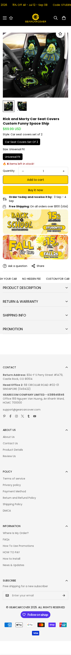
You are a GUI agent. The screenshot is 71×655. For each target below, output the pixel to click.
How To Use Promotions (18, 546)
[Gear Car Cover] (35, 18)
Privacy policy (12, 485)
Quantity (9, 171)
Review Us (9, 456)
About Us (9, 437)
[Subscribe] (64, 595)
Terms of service (14, 478)
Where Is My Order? (16, 533)
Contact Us (10, 443)
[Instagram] (16, 416)
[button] (63, 18)
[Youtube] (35, 416)
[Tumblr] (29, 416)
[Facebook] (10, 416)
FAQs (6, 539)
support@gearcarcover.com (22, 409)
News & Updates (13, 565)
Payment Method (14, 491)
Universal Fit (12, 157)
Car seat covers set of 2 (21, 142)
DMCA (7, 511)
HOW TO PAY (11, 552)
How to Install (11, 559)
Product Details (13, 450)
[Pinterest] (4, 416)
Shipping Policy (12, 504)
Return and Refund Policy (19, 498)
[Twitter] (23, 416)
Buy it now (35, 190)
